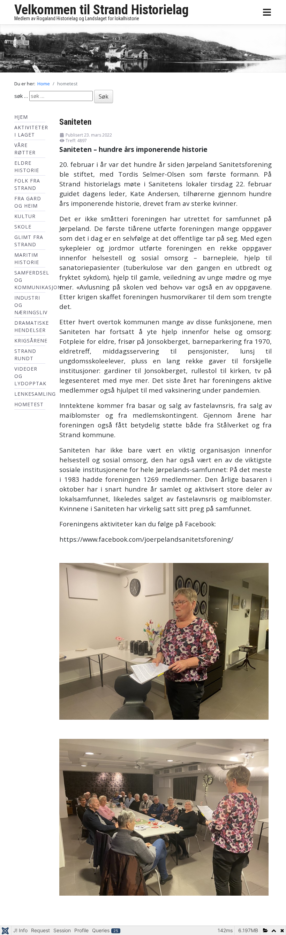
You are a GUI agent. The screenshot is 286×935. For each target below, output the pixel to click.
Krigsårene (30, 342)
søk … (21, 97)
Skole (22, 228)
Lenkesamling (35, 395)
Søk (103, 98)
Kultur (25, 217)
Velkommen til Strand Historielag (101, 9)
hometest (29, 405)
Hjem (21, 118)
